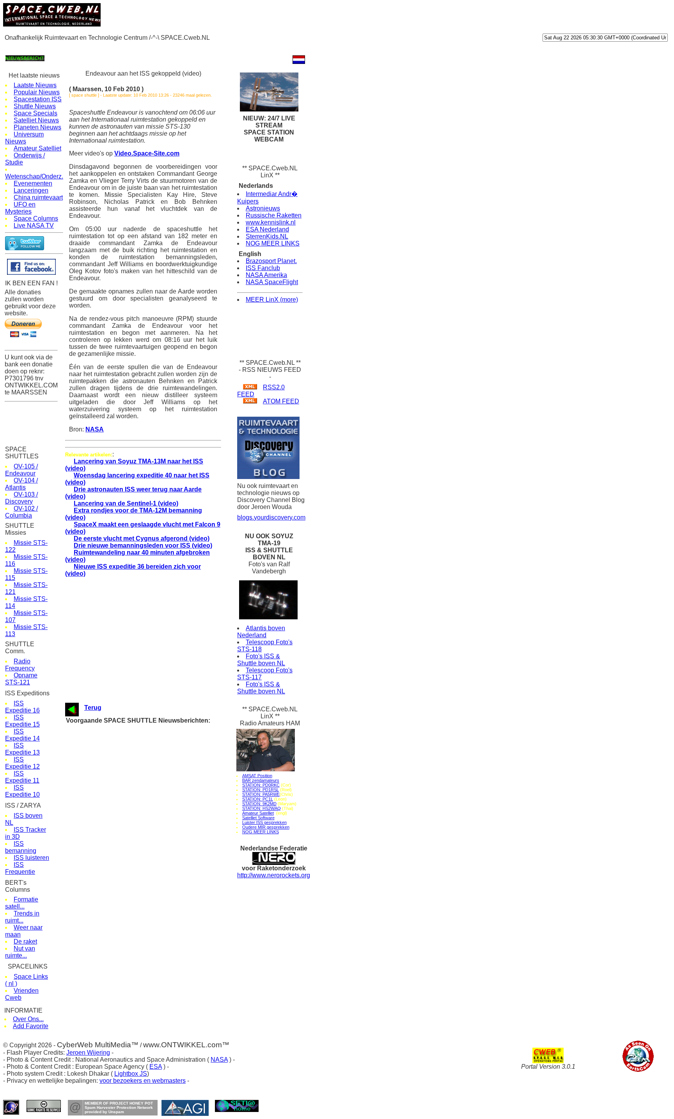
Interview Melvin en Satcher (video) (146, 854)
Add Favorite (30, 1026)
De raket (25, 941)
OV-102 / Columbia (21, 512)
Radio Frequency (20, 665)
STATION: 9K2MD (259, 803)
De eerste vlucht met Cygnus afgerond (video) (141, 538)
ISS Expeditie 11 (22, 777)
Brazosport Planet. (271, 261)
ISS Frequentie (20, 868)
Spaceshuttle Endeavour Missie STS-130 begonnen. (165, 743)
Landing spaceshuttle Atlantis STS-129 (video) (158, 780)
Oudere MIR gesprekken (265, 827)
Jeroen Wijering (88, 1052)
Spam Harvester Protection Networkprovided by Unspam (119, 1109)
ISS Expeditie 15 (22, 721)
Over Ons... (28, 1019)
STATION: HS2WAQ (261, 808)
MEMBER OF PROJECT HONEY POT (119, 1103)
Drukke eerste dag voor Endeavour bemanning (158, 729)
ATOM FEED (281, 401)
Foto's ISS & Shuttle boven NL (261, 659)
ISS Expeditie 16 (22, 707)
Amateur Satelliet (37, 148)
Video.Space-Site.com (146, 153)
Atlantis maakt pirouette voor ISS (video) (152, 884)
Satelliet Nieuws (36, 120)
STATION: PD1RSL (260, 789)
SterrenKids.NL (267, 236)
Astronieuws (263, 208)
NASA (94, 429)
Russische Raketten (274, 215)
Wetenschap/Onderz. (34, 176)
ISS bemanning (20, 847)
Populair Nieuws (37, 92)
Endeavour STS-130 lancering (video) (148, 736)
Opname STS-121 (21, 679)
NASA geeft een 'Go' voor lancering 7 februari (157, 773)
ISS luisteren (31, 857)
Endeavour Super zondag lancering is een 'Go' (158, 758)
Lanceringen (31, 190)
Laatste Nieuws (35, 85)
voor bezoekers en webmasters (142, 1080)
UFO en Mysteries (20, 208)
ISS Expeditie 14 (22, 735)
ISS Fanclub (263, 268)
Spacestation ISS (38, 99)
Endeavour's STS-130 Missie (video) (147, 766)
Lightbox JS (130, 1073)
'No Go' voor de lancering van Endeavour (152, 751)
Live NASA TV (34, 225)
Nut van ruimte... (20, 952)
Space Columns (36, 218)
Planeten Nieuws (37, 127)
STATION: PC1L (257, 799)
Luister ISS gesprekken (264, 822)
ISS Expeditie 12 (22, 763)
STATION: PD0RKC (261, 785)
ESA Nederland (267, 229)
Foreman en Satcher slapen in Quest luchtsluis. (160, 869)
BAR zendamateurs (260, 780)
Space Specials (35, 113)
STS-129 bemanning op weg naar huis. (150, 795)
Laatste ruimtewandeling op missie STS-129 (156, 817)
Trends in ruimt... (22, 917)
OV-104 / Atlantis (21, 484)
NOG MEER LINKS (273, 243)
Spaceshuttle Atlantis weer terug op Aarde (153, 788)
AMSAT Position (257, 775)
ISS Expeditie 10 (22, 791)
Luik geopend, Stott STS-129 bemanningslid (156, 891)
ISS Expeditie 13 (22, 749)
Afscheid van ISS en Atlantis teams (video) (155, 810)
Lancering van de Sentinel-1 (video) (126, 503)
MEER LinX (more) (272, 299)
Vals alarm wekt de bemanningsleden (148, 847)
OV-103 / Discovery (21, 498)
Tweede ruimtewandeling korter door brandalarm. (160, 840)
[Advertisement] (145, 47)
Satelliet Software (258, 817)
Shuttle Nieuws (35, 106)
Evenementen (33, 183)
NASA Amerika (266, 275)
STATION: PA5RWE (261, 794)
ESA (155, 1066)
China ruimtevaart (38, 197)
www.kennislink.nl (271, 222)
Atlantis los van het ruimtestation (143, 803)
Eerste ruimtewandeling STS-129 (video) (151, 862)
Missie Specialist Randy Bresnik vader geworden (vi (165, 825)
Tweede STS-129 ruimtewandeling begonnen (156, 832)
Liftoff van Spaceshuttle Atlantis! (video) (151, 914)
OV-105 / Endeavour (21, 470)
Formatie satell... (21, 903)
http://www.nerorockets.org (273, 875)
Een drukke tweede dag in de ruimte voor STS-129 (163, 906)
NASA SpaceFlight (272, 282)
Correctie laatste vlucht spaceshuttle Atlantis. (157, 899)
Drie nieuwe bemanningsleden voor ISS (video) (143, 545)
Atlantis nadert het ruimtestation (142, 877)
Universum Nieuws (24, 138)
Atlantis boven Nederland (261, 631)
